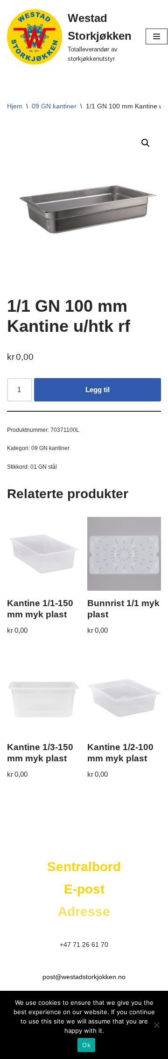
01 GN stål (43, 467)
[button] (145, 143)
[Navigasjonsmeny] (157, 36)
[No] (156, 1025)
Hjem (14, 106)
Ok (86, 1045)
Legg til (97, 390)
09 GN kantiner (54, 106)
